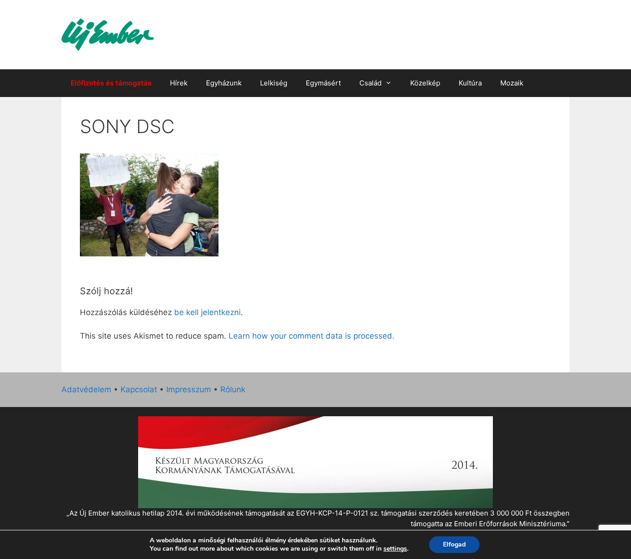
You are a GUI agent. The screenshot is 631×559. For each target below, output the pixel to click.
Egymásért (323, 83)
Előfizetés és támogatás (111, 83)
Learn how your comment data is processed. (311, 335)
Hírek (179, 83)
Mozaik (511, 83)
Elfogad (454, 544)
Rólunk (232, 389)
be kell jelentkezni (207, 312)
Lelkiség (273, 83)
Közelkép (425, 83)
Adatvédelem (86, 389)
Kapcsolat (139, 389)
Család (370, 83)
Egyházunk (224, 83)
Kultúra (470, 83)
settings (395, 549)
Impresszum (188, 389)
